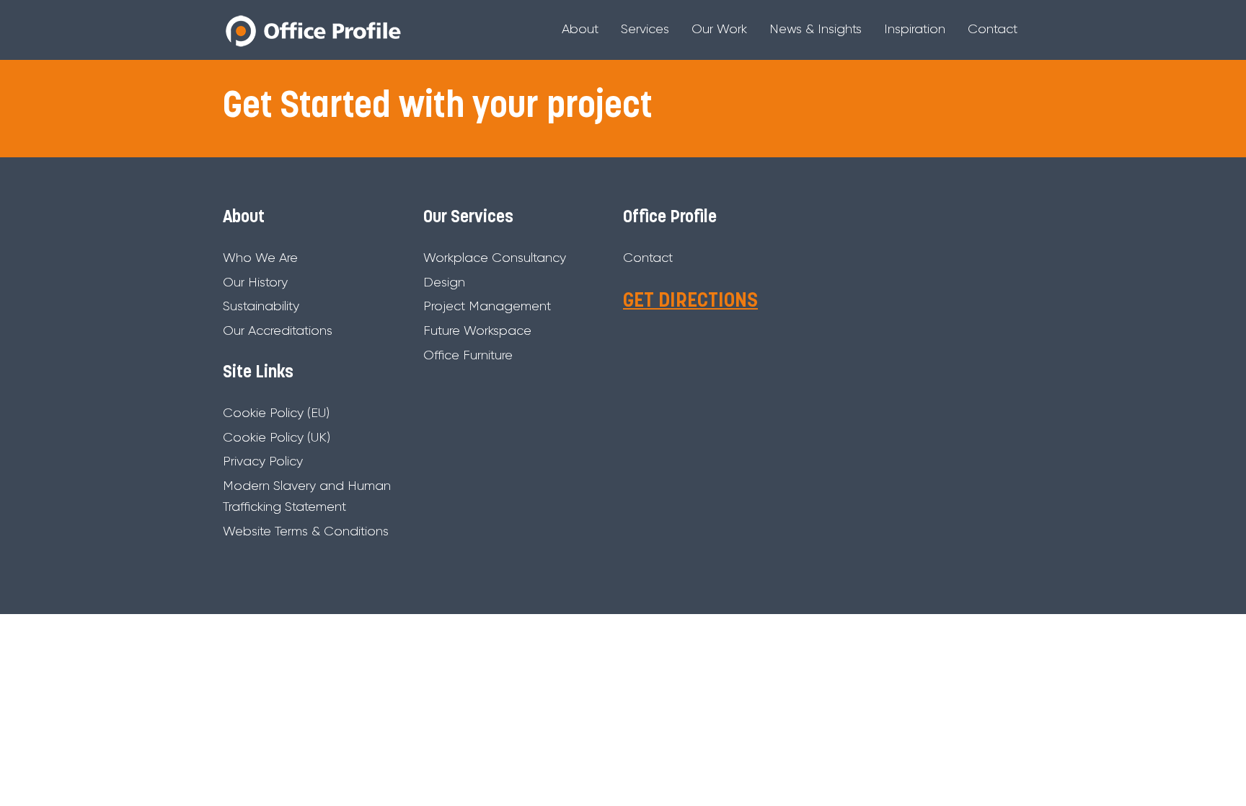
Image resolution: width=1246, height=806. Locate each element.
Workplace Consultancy (494, 257)
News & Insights (815, 29)
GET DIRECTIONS (690, 302)
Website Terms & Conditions (306, 531)
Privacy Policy (263, 461)
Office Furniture (468, 355)
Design (444, 282)
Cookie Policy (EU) (276, 413)
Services (645, 29)
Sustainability (261, 306)
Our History (255, 282)
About (580, 29)
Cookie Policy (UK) (276, 437)
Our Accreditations (277, 330)
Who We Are (260, 257)
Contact (992, 29)
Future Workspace (477, 330)
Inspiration (914, 29)
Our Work (719, 29)
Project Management (487, 306)
